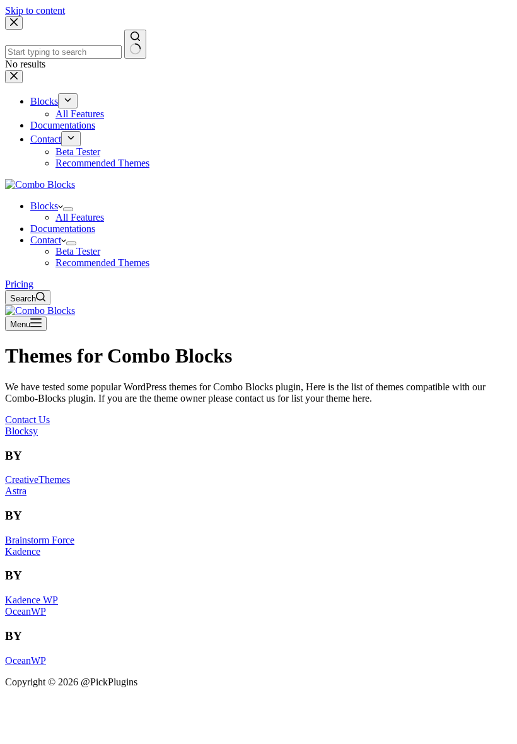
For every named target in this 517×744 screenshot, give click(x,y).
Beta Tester (77, 251)
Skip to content (35, 10)
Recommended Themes (102, 262)
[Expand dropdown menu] (68, 209)
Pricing (19, 284)
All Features (79, 217)
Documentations (62, 228)
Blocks (44, 206)
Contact (45, 240)
